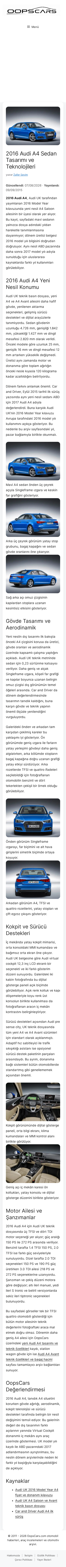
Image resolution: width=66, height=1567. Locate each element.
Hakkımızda (13, 1555)
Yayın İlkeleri (44, 1559)
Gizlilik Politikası (46, 1555)
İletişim (28, 1555)
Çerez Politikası (23, 1559)
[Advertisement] (33, 67)
